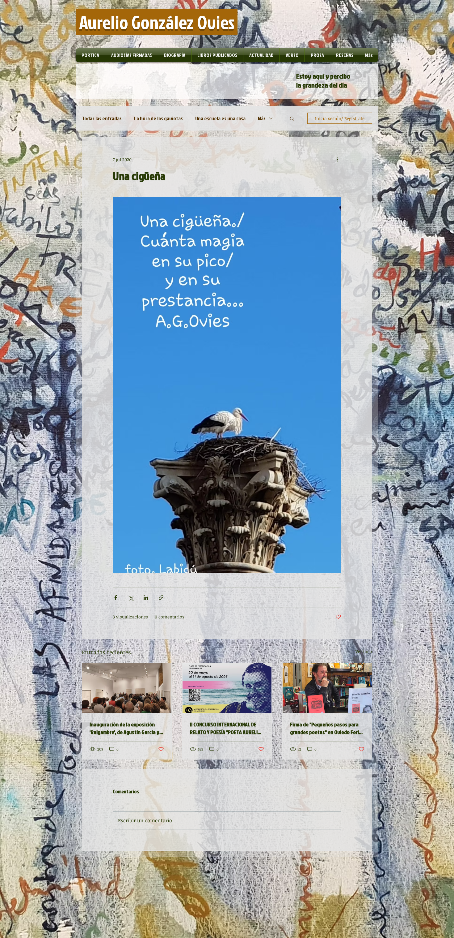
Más (262, 118)
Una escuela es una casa (220, 118)
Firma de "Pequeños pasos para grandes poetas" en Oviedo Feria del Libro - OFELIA (326, 728)
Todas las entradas (102, 118)
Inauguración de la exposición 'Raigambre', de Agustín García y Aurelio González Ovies (124, 728)
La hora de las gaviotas (158, 118)
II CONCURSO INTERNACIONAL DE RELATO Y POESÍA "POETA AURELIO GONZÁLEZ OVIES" (225, 728)
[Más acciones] (337, 159)
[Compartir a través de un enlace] (161, 597)
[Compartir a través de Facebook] (116, 597)
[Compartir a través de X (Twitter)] (131, 597)
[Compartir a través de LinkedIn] (146, 597)
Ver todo (363, 651)
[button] (292, 118)
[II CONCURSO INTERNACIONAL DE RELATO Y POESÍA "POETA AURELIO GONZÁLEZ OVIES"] (227, 688)
